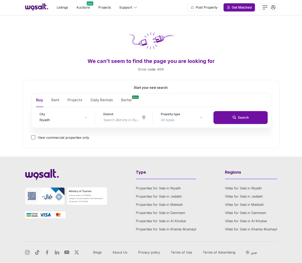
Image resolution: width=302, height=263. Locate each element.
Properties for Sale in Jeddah (159, 196)
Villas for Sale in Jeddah (244, 196)
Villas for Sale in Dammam (245, 213)
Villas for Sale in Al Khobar (246, 221)
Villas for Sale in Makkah (244, 205)
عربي (254, 253)
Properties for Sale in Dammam (160, 213)
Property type (170, 114)
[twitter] (76, 252)
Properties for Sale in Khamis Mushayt (166, 229)
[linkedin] (56, 252)
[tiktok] (37, 252)
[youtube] (66, 252)
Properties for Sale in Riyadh (158, 188)
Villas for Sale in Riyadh (243, 188)
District (108, 114)
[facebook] (47, 252)
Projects (104, 7)
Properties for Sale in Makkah (159, 205)
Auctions (83, 7)
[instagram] (27, 252)
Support (125, 7)
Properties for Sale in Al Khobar (161, 221)
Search (243, 117)
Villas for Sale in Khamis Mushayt (251, 229)
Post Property (207, 7)
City (42, 114)
